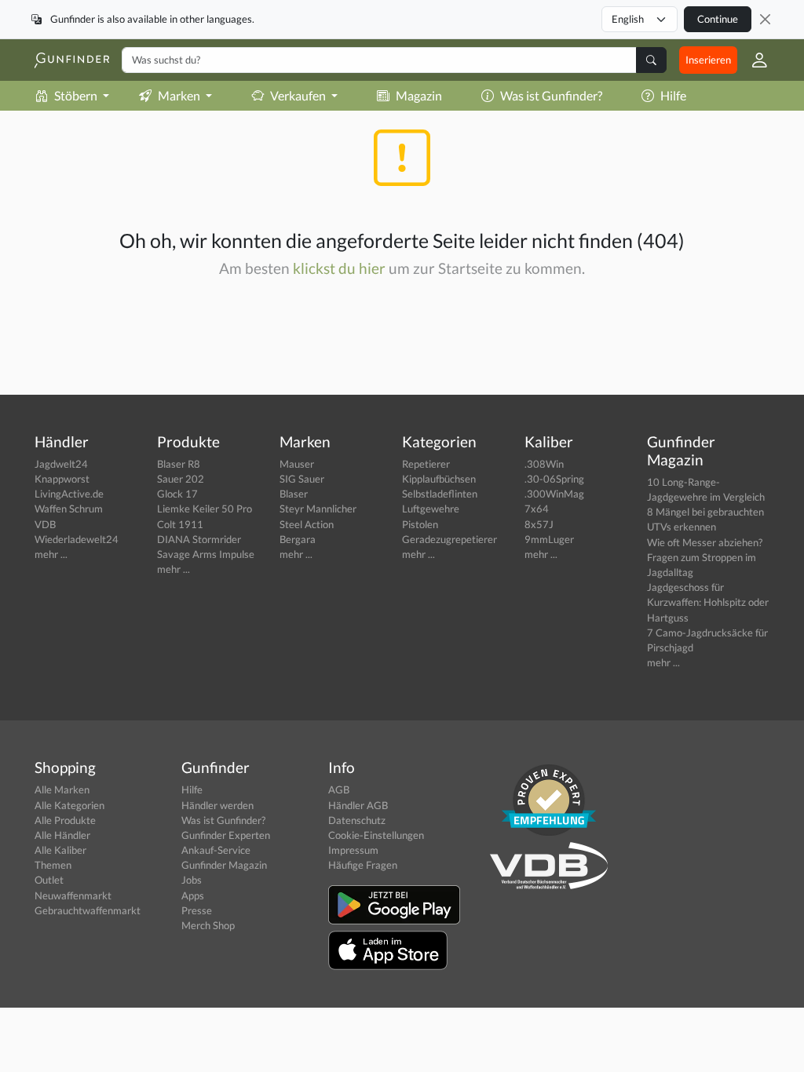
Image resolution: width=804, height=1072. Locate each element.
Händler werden (217, 805)
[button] (753, 60)
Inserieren (708, 59)
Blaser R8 (178, 464)
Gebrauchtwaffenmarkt (88, 910)
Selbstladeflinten (439, 493)
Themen (53, 865)
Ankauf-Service (215, 850)
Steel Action (307, 524)
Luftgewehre (430, 508)
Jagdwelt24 (61, 464)
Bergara (298, 539)
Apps (192, 895)
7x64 (536, 508)
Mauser (297, 464)
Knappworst (62, 478)
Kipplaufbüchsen (439, 478)
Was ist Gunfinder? (551, 95)
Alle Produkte (65, 820)
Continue (717, 19)
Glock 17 (177, 493)
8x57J (539, 524)
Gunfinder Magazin (224, 865)
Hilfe (673, 95)
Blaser (294, 493)
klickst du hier (339, 268)
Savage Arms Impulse (205, 554)
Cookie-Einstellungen (376, 835)
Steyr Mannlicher (318, 508)
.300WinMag (554, 493)
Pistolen (420, 524)
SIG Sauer (302, 478)
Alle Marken (62, 789)
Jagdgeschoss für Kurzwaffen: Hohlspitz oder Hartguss (708, 602)
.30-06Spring (554, 478)
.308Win (544, 464)
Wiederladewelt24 (77, 539)
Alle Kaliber (60, 850)
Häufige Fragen (362, 865)
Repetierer (426, 464)
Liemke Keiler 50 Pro (204, 508)
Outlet (49, 879)
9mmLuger (549, 539)
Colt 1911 (180, 524)
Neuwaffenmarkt (73, 895)
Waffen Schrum (69, 508)
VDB (45, 524)
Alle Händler (62, 835)
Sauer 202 (180, 478)
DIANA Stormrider (199, 539)
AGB (338, 789)
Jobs (191, 879)
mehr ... (51, 554)
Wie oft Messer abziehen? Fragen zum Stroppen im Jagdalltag (704, 557)
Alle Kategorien (69, 805)
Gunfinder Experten (225, 835)
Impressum (353, 850)
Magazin (419, 95)
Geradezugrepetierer (449, 539)
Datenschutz (357, 820)
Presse (196, 910)
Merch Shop (208, 925)
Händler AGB (358, 805)
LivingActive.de (69, 493)
